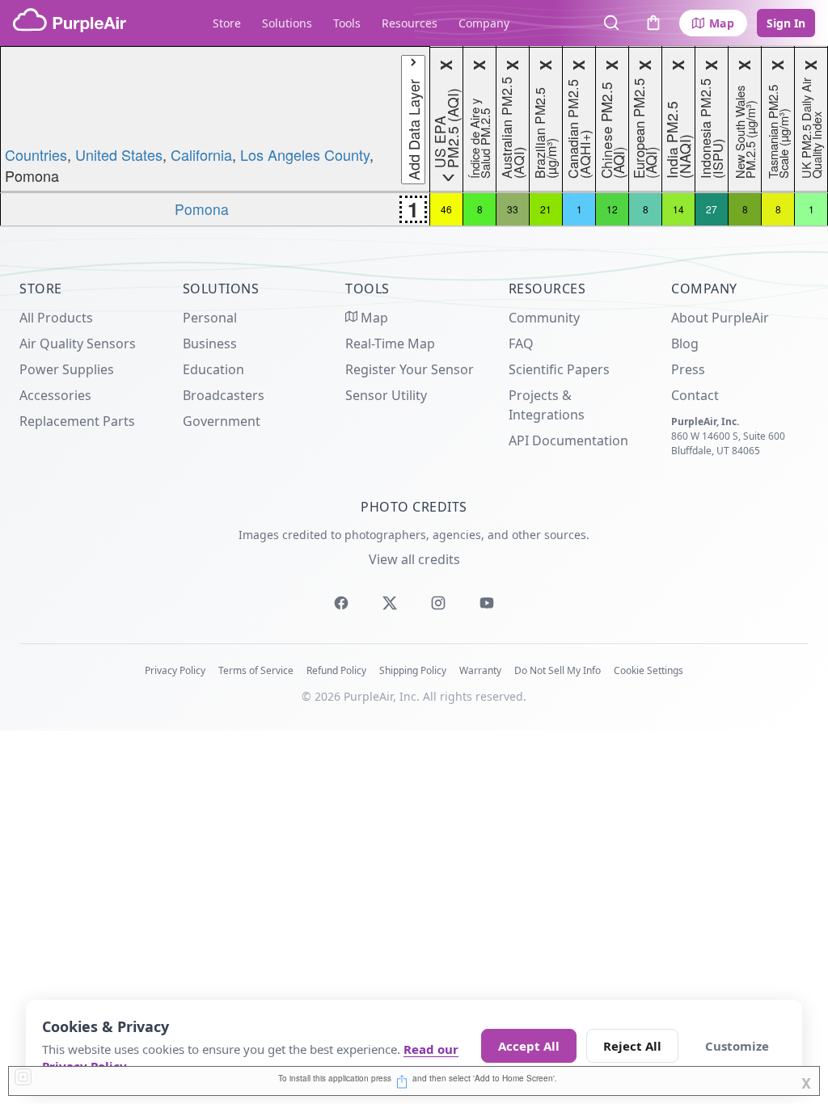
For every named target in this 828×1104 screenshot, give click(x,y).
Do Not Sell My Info (557, 670)
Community (544, 318)
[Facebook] (341, 602)
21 (545, 209)
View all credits (414, 559)
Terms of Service (256, 670)
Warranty (480, 670)
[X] (389, 602)
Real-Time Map (390, 343)
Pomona (202, 209)
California (201, 154)
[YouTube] (486, 602)
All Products (56, 318)
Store (227, 23)
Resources (409, 23)
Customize (737, 1046)
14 (678, 209)
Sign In (786, 23)
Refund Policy (336, 670)
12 (612, 209)
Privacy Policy (175, 670)
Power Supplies (66, 369)
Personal (210, 318)
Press (688, 369)
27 (711, 209)
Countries (36, 154)
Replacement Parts (77, 421)
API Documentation (568, 440)
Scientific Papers (559, 369)
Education (213, 369)
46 (446, 209)
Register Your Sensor (409, 369)
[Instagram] (438, 602)
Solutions (287, 23)
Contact (695, 395)
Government (221, 421)
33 (512, 209)
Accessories (55, 395)
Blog (685, 343)
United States (119, 154)
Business (210, 343)
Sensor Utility (386, 395)
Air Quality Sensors (77, 343)
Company (483, 23)
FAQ (521, 343)
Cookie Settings (648, 670)
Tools (347, 23)
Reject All (632, 1046)
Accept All (529, 1046)
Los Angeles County (305, 154)
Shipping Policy (412, 670)
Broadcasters (223, 395)
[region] (414, 136)
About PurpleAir (720, 318)
